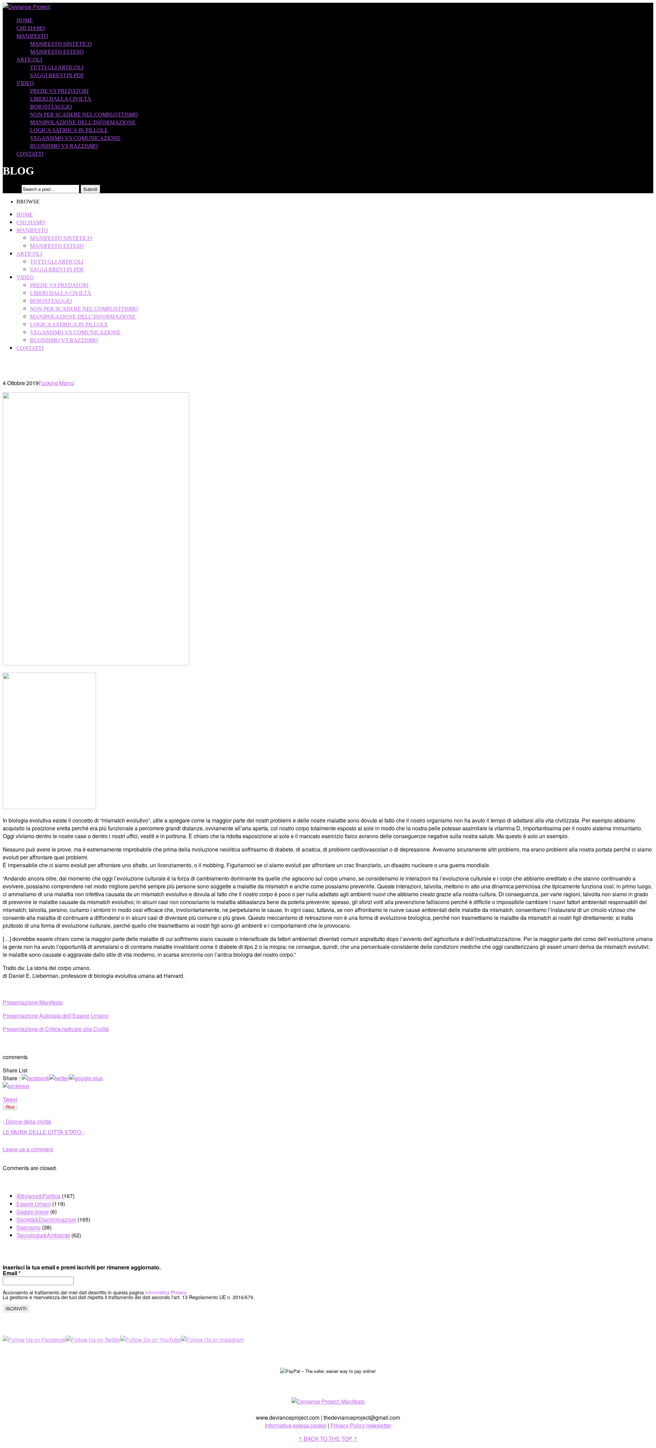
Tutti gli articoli (56, 67)
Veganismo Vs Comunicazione (75, 138)
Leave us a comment (28, 1149)
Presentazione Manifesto (33, 1002)
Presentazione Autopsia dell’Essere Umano (56, 1016)
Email (11, 1273)
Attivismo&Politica (38, 1196)
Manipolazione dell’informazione (83, 122)
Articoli (29, 59)
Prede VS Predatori (59, 91)
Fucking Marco (56, 383)
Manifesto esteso (57, 52)
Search (11, 189)
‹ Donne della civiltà (27, 1121)
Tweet (10, 1099)
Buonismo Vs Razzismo (64, 146)
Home (24, 20)
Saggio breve (32, 1211)
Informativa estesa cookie (295, 1425)
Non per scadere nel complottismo (84, 114)
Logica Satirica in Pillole (69, 130)
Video (25, 83)
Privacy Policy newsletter (360, 1425)
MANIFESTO (32, 36)
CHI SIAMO (30, 28)
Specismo (28, 1227)
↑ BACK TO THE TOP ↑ (328, 1439)
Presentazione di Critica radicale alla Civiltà (56, 1029)
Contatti (29, 154)
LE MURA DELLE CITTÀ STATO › (43, 1132)
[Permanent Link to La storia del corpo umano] (96, 663)
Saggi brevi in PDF (57, 75)
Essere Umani (33, 1204)
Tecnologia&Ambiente (43, 1235)
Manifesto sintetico (61, 44)
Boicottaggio (51, 107)
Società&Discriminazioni (46, 1219)
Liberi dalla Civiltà (60, 99)
